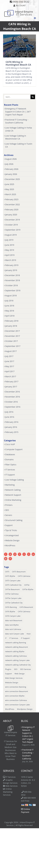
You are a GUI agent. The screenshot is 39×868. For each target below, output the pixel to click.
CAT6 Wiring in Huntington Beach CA (18, 63)
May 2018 (9, 310)
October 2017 (11, 341)
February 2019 (11, 265)
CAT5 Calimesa (24, 576)
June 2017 (9, 361)
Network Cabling (13, 490)
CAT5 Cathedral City (13, 585)
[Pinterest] (19, 554)
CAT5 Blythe (10, 576)
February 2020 (11, 209)
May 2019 (9, 250)
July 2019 (9, 240)
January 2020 (11, 214)
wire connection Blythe (14, 696)
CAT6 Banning (11, 607)
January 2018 (11, 326)
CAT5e (26, 585)
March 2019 (10, 260)
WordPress (10, 545)
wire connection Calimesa (16, 700)
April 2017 (9, 371)
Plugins (8, 669)
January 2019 (11, 270)
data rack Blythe (12, 625)
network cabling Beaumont (16, 647)
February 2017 (11, 381)
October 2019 (11, 224)
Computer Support (13, 449)
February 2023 (11, 199)
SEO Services (25, 669)
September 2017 (12, 346)
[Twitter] (10, 554)
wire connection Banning (15, 687)
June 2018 (9, 305)
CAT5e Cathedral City (13, 602)
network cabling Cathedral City (18, 665)
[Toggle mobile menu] (35, 18)
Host (28, 634)
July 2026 (9, 164)
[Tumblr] (24, 554)
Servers (8, 515)
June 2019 (9, 245)
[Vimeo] (15, 554)
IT (6, 638)
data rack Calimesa (13, 629)
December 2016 (12, 391)
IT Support (10, 474)
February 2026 (11, 169)
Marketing (10, 484)
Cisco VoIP (10, 444)
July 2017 (9, 356)
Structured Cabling (13, 520)
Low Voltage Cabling (14, 479)
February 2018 (11, 320)
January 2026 (11, 174)
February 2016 (11, 422)
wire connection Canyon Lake (17, 704)
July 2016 (9, 412)
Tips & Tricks (11, 530)
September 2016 (12, 406)
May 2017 (9, 366)
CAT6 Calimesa (24, 611)
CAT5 (7, 571)
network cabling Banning (15, 642)
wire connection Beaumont (16, 691)
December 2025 (12, 179)
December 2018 (12, 275)
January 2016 (11, 427)
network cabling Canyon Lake (17, 660)
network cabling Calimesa (16, 656)
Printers (8, 505)
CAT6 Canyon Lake (12, 616)
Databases (10, 454)
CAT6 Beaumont (26, 607)
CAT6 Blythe (10, 611)
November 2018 (12, 280)
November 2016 (12, 396)
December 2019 (12, 219)
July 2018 (9, 300)
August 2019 (11, 234)
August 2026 (11, 159)
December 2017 (12, 331)
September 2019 (12, 229)
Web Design (19, 673)
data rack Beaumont (13, 620)
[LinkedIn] (33, 554)
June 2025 (9, 184)
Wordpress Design (24, 709)
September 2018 (12, 290)
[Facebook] (5, 554)
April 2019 (9, 255)
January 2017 (11, 386)
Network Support (13, 495)
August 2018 (11, 295)
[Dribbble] (28, 554)
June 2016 (9, 417)
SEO (7, 510)
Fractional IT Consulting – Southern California (28, 754)
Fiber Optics (10, 464)
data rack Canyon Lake (14, 634)
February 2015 (11, 432)
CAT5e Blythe (27, 589)
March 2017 (10, 376)
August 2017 (11, 351)
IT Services (10, 469)
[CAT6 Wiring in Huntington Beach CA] (19, 46)
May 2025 (9, 189)
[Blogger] (5, 558)
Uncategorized (12, 535)
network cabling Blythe (14, 651)
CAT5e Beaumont (12, 589)
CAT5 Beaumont (19, 571)
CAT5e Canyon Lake (13, 598)
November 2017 (12, 336)
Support (9, 525)
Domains (9, 459)
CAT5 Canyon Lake (12, 580)
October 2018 (11, 285)
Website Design (12, 540)
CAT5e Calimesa (11, 594)
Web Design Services (14, 678)
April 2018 (9, 315)
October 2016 (11, 401)
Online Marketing (13, 500)
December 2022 (12, 204)
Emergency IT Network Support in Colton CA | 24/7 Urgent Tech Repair (18, 111)
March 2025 (10, 194)
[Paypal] (10, 558)
